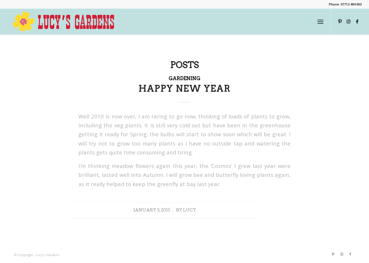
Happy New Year (185, 88)
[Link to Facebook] (357, 21)
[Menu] (320, 21)
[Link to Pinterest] (340, 21)
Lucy (189, 210)
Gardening (184, 78)
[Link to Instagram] (348, 21)
